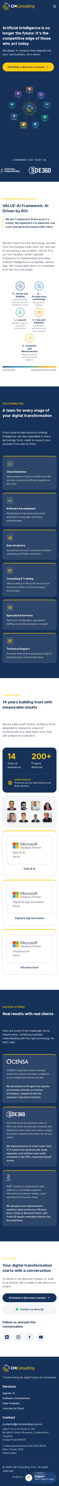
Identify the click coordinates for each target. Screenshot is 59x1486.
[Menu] (54, 6)
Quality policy (20, 1476)
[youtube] (41, 1337)
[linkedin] (7, 1337)
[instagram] (18, 1337)
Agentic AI (9, 1393)
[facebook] (29, 1337)
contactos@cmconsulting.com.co (22, 1424)
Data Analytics (11, 1403)
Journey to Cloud (13, 1408)
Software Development (16, 1398)
